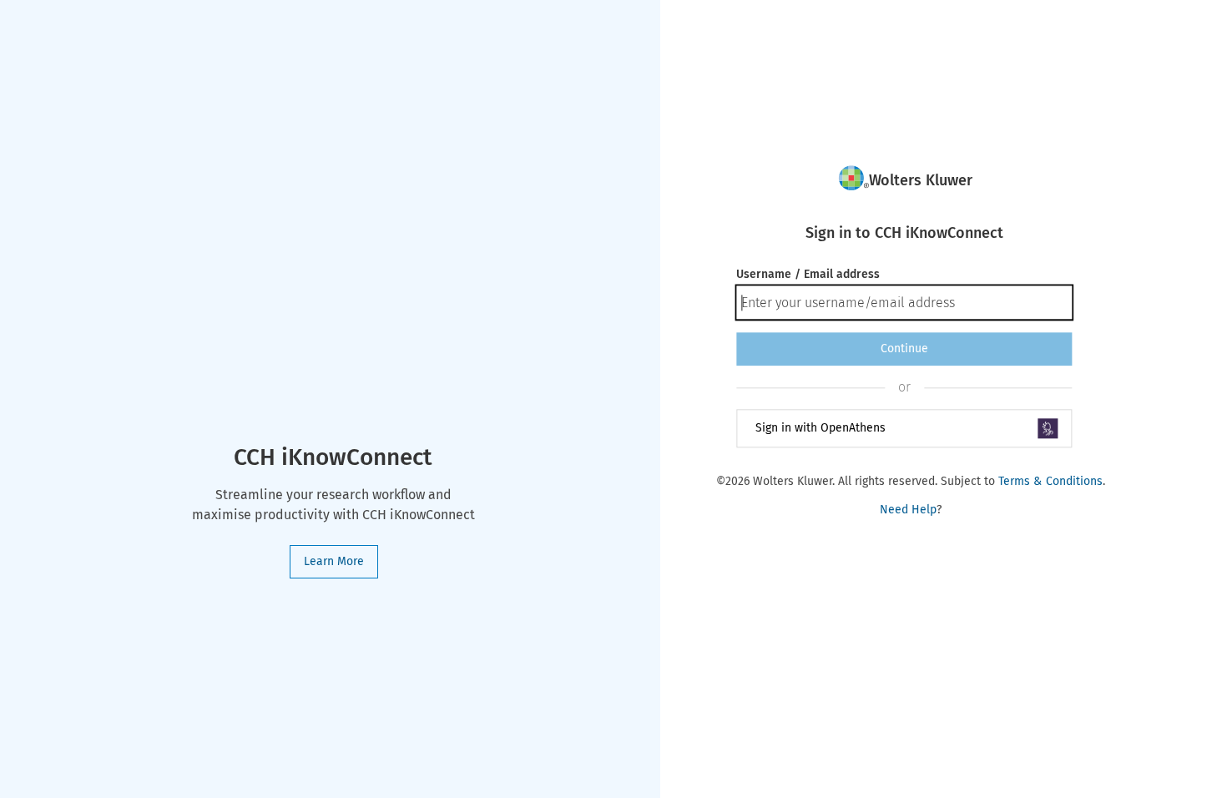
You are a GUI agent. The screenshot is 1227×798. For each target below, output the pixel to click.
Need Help (908, 510)
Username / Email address (808, 274)
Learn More (334, 561)
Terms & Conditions (1050, 481)
